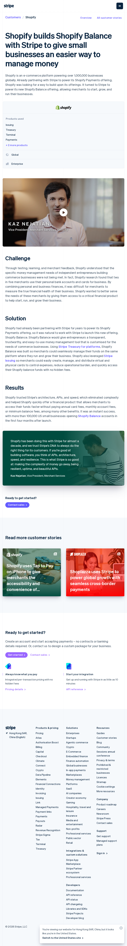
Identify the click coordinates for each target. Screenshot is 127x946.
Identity (40, 788)
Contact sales (16, 504)
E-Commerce (73, 751)
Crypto (40, 770)
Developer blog (75, 918)
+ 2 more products (17, 145)
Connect (40, 765)
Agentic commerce (77, 742)
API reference (74, 689)
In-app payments (76, 770)
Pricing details (14, 689)
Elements (41, 779)
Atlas (39, 737)
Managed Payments (47, 807)
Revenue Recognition (48, 830)
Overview (86, 17)
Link (38, 802)
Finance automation (77, 760)
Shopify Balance (89, 416)
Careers (101, 809)
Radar (39, 825)
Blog (99, 742)
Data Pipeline (43, 774)
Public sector (73, 838)
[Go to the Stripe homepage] (9, 728)
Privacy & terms (106, 760)
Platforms (72, 784)
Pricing (39, 733)
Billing (39, 747)
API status (72, 899)
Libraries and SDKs (76, 908)
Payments (41, 816)
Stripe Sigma (43, 834)
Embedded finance (77, 756)
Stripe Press (104, 818)
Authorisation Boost (47, 742)
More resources (106, 791)
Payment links (44, 811)
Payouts (40, 821)
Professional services (78, 833)
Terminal (41, 844)
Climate (40, 760)
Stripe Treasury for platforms (79, 346)
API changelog (74, 904)
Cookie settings (106, 786)
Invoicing (41, 793)
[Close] (120, 929)
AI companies (74, 793)
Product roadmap (107, 804)
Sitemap (101, 782)
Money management (78, 779)
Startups (71, 737)
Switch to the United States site (61, 937)
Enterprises (72, 733)
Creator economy (76, 797)
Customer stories (107, 737)
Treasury (41, 848)
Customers (13, 17)
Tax (38, 839)
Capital (40, 751)
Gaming (70, 802)
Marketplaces (74, 774)
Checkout (41, 756)
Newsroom (103, 813)
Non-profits (73, 828)
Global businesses (76, 765)
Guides (101, 733)
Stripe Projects (74, 913)
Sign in (101, 853)
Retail (69, 842)
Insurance (71, 815)
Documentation (75, 890)
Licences (102, 777)
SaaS (69, 788)
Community (103, 747)
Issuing (40, 797)
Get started (15, 654)
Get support (104, 836)
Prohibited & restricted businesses (104, 768)
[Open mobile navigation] (119, 6)
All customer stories (109, 17)
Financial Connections (48, 784)
